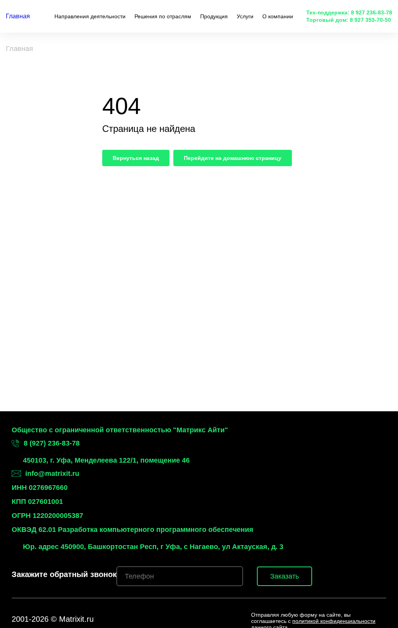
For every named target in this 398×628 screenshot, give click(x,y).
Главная (18, 16)
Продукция (214, 16)
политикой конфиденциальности (333, 621)
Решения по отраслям (162, 16)
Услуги (245, 16)
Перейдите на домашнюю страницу (232, 158)
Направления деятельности (90, 16)
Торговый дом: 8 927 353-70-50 (348, 20)
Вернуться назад (136, 158)
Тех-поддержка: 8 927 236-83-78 (349, 12)
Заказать (284, 576)
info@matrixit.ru (52, 473)
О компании (277, 16)
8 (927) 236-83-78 (52, 443)
